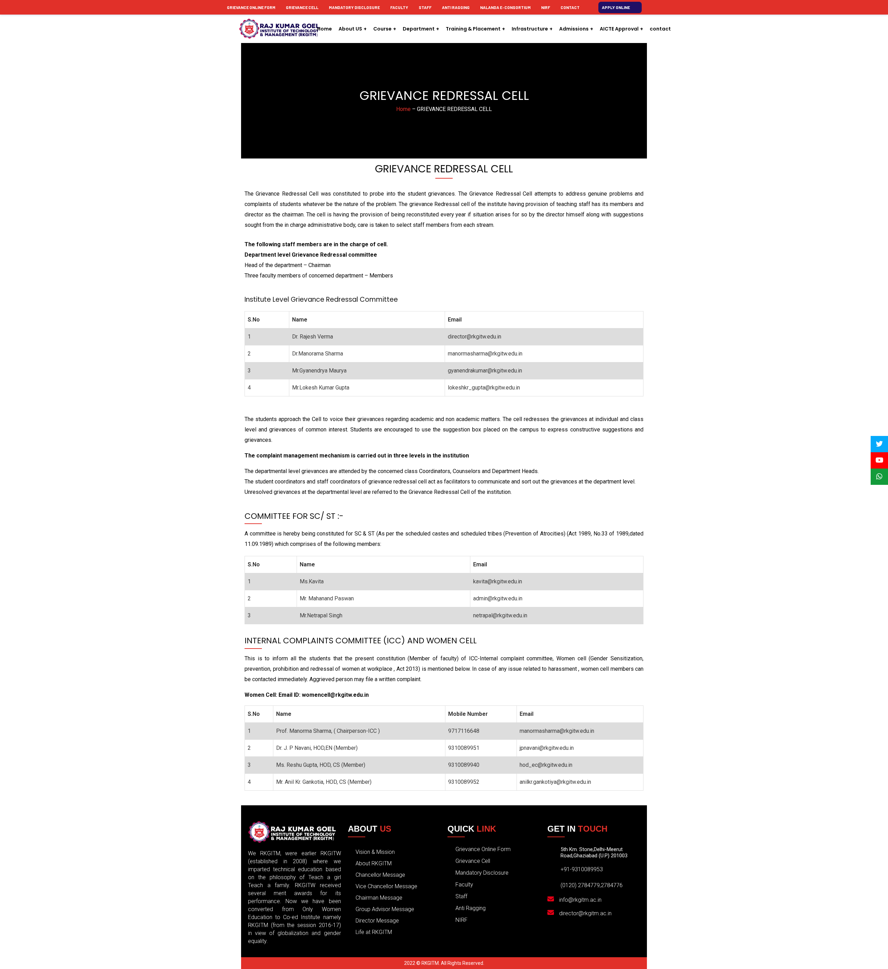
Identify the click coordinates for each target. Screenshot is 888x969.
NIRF (545, 7)
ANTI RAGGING (456, 7)
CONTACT (570, 7)
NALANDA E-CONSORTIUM (505, 7)
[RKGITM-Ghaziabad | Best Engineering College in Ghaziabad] (279, 28)
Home (403, 109)
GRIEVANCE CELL (302, 7)
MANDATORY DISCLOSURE (354, 7)
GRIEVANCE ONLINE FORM (251, 7)
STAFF (425, 7)
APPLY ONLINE (616, 7)
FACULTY (399, 7)
